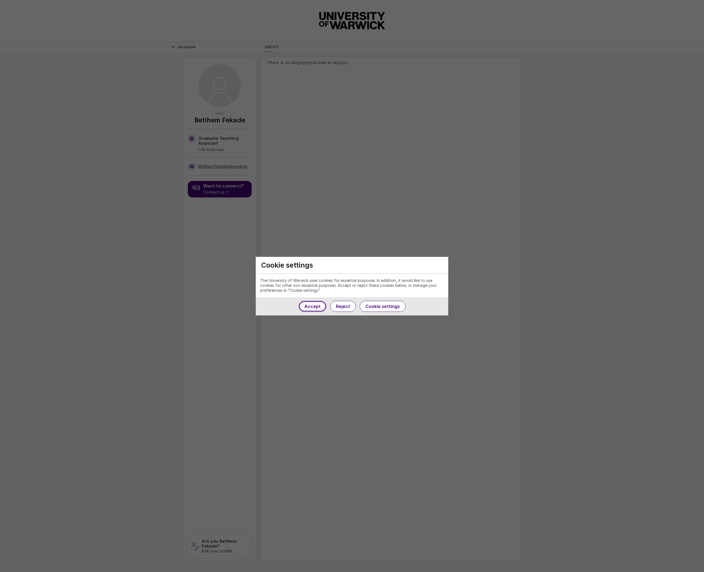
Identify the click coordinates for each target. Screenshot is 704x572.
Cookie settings (382, 306)
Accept (312, 306)
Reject (343, 306)
